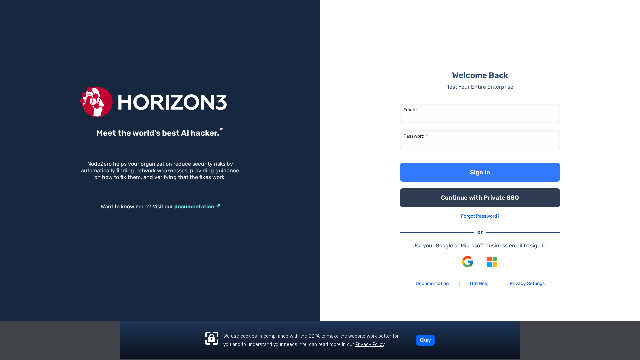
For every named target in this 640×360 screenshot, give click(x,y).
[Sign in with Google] (467, 261)
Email (409, 110)
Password (413, 136)
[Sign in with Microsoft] (492, 261)
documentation (194, 206)
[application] (320, 340)
